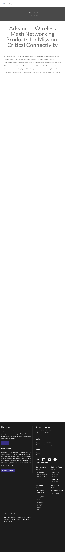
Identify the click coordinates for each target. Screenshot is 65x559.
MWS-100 (40, 490)
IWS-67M (40, 502)
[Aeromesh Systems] (9, 3)
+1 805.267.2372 (43, 453)
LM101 (39, 506)
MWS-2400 (40, 472)
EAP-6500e (55, 493)
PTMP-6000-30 (42, 476)
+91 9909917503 (43, 431)
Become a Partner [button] (8, 470)
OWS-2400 (40, 492)
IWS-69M (40, 504)
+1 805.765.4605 (42, 433)
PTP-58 (54, 476)
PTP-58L (55, 481)
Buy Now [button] (5, 443)
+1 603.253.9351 (43, 443)
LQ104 (39, 507)
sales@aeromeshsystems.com (47, 445)
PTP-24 (54, 478)
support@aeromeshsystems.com (48, 455)
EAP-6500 (55, 472)
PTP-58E (55, 480)
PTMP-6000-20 (42, 474)
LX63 (38, 509)
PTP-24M (55, 474)
